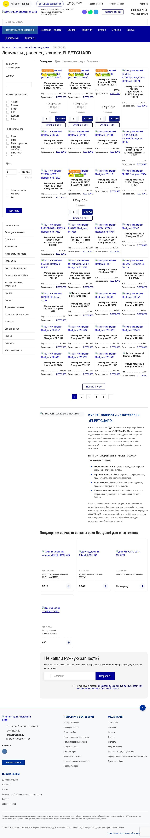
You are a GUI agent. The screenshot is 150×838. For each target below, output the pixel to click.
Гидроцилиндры (71, 766)
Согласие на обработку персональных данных (22, 794)
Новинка (15, 194)
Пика (13, 140)
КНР (13, 112)
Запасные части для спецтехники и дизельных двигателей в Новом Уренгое (57, 12)
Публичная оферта (116, 761)
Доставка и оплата (10, 780)
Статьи (5, 789)
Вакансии (112, 727)
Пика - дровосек (19, 143)
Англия (14, 102)
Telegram (96, 12)
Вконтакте (4, 751)
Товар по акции (18, 190)
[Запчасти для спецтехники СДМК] (20, 12)
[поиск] (144, 22)
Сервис (5, 799)
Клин (13, 136)
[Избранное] (130, 4)
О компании (113, 722)
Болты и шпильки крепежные (76, 737)
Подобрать (13, 210)
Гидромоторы (70, 751)
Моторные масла (71, 722)
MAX (90, 12)
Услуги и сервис (115, 747)
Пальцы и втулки (71, 727)
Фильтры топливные (73, 756)
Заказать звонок (112, 12)
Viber (84, 12)
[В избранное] (64, 70)
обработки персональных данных (114, 686)
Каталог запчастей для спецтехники (31, 47)
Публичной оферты (110, 688)
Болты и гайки (70, 732)
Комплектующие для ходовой (77, 761)
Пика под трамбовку (16, 148)
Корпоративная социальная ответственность (127, 756)
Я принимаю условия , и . (109, 687)
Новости (111, 732)
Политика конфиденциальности (121, 751)
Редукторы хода (71, 747)
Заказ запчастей (9, 804)
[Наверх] (143, 708)
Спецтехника (93, 61)
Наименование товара (74, 61)
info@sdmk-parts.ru (139, 14)
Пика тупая (16, 153)
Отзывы (111, 737)
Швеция (15, 116)
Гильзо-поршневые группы (75, 742)
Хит (12, 197)
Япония (14, 105)
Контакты (112, 742)
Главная (6, 47)
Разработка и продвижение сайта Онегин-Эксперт (128, 833)
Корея (14, 109)
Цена (57, 61)
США (13, 119)
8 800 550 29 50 (139, 10)
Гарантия (6, 784)
